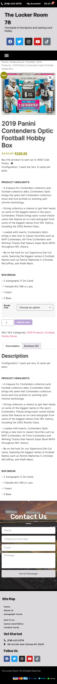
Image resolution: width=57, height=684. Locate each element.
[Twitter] (19, 41)
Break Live (7, 306)
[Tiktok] (47, 41)
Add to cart (23, 322)
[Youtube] (37, 41)
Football (30, 62)
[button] (6, 55)
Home (5, 62)
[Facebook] (10, 41)
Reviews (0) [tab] (31, 345)
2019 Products (35, 332)
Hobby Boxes (17, 62)
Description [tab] (13, 345)
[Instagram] (28, 41)
